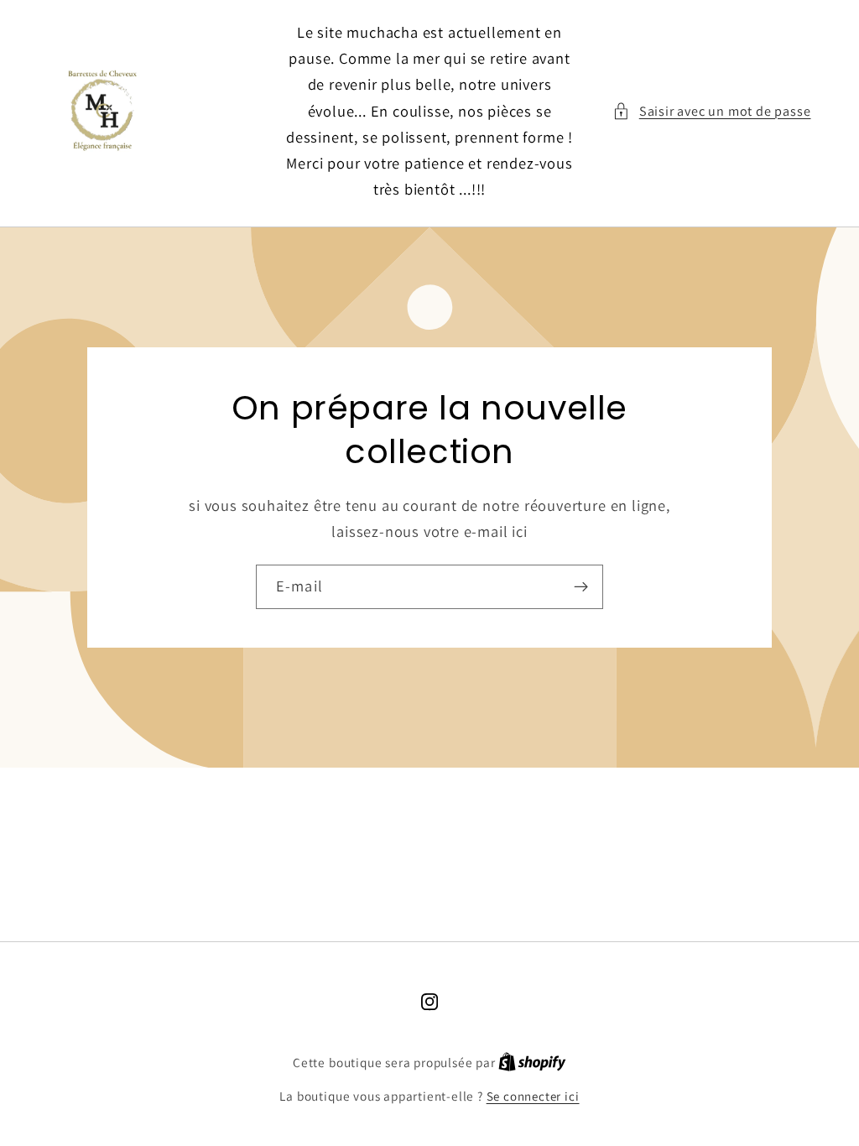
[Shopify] (532, 1062)
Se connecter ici (533, 1096)
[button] (711, 111)
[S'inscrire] (581, 587)
